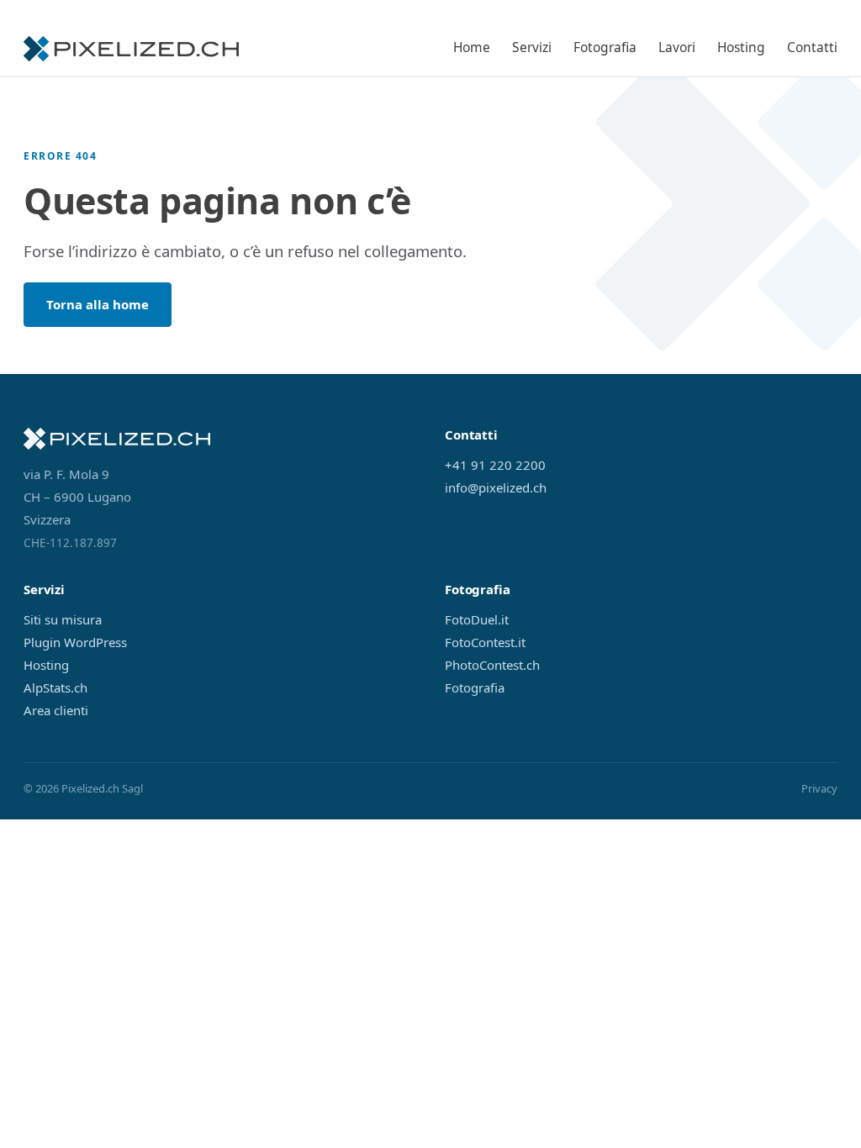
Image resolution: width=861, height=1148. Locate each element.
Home (471, 47)
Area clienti (56, 710)
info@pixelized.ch (496, 487)
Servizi (532, 47)
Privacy (819, 788)
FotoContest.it (485, 642)
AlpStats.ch (55, 687)
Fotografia (605, 47)
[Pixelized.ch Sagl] (131, 48)
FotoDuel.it (477, 619)
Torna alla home (97, 304)
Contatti (812, 47)
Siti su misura (63, 619)
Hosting (741, 47)
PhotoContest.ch (492, 664)
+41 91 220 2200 (495, 464)
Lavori (676, 47)
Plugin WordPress (75, 642)
